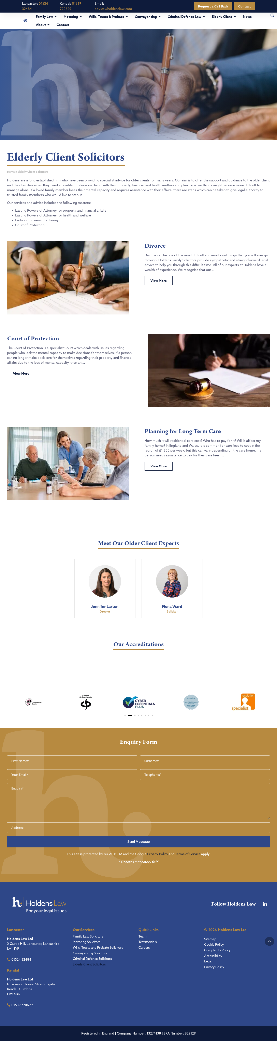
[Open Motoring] (80, 16)
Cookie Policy (214, 944)
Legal (208, 961)
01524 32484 (21, 959)
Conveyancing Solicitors (90, 953)
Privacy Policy (157, 854)
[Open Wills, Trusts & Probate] (126, 16)
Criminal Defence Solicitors (92, 959)
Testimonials (147, 942)
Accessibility (213, 956)
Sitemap (210, 939)
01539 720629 (22, 1005)
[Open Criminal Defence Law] (203, 16)
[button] (125, 715)
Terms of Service (187, 854)
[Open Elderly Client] (234, 16)
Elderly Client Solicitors (89, 964)
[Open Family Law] (55, 16)
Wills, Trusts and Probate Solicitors (98, 947)
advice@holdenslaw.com (113, 9)
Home (11, 172)
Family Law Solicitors (88, 936)
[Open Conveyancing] (159, 16)
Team (142, 936)
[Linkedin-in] (265, 904)
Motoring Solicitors (86, 942)
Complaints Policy (217, 950)
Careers (144, 947)
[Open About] (48, 24)
